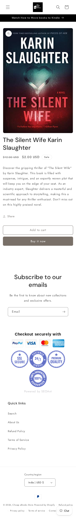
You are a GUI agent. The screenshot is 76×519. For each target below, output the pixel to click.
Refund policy (66, 504)
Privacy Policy (17, 449)
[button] (8, 7)
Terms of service (36, 510)
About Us (13, 422)
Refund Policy (16, 431)
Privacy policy (17, 510)
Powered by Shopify (44, 504)
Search (12, 413)
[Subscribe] (63, 311)
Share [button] (11, 216)
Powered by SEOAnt (38, 391)
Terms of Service (18, 440)
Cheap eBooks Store (23, 504)
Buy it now (38, 241)
